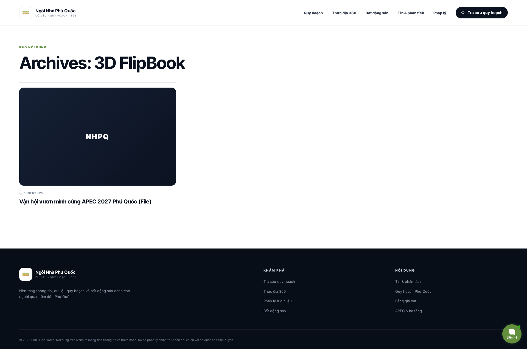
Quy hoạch (313, 13)
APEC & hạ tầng (408, 311)
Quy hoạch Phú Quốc (413, 291)
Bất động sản (377, 13)
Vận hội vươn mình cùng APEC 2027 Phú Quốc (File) (85, 201)
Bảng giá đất (405, 301)
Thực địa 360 (344, 13)
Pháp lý (439, 13)
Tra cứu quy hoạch (279, 281)
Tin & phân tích (411, 13)
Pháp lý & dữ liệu (278, 301)
